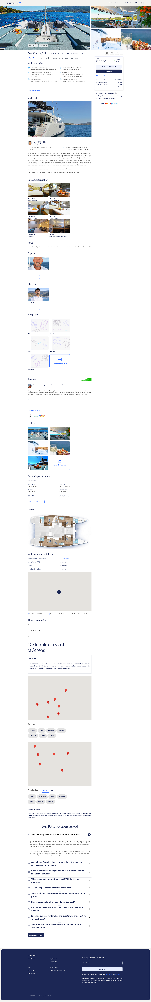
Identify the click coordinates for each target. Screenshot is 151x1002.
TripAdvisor (53, 959)
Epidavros (33, 735)
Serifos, (30, 815)
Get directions (64, 558)
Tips (66, 58)
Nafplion (51, 730)
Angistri (32, 730)
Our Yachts (31, 959)
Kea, (90, 813)
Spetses (61, 730)
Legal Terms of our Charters (58, 970)
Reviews (54, 58)
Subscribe (102, 969)
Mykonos (62, 796)
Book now (108, 71)
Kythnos (50, 801)
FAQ (29, 967)
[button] (28, 403)
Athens (52, 735)
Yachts (110, 3)
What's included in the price (105, 76)
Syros (52, 796)
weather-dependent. (47, 664)
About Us (31, 970)
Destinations (118, 3)
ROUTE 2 (52, 790)
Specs (61, 58)
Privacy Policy (54, 967)
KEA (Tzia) (42, 796)
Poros (41, 730)
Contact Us (128, 3)
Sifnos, (38, 815)
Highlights (32, 58)
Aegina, (85, 813)
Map (71, 58)
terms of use (109, 974)
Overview (41, 58)
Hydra (43, 735)
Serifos (40, 801)
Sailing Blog (53, 961)
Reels (47, 58)
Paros (31, 801)
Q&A (76, 58)
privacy (117, 974)
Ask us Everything (35, 935)
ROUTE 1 (45, 790)
